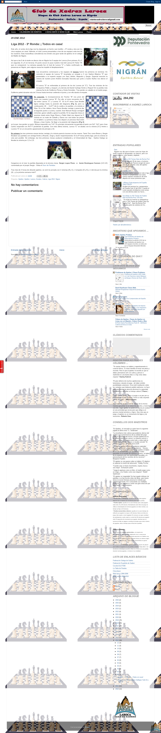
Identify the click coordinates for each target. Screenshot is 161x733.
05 (118, 663)
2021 (117, 614)
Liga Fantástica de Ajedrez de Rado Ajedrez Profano (133, 237)
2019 (117, 620)
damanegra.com (121, 297)
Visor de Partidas (48, 165)
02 (118, 672)
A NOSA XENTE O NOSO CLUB (57, 32)
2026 (117, 600)
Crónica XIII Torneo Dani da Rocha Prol (136, 159)
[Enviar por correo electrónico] (38, 176)
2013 (117, 637)
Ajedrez (21, 179)
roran (117, 589)
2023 (117, 608)
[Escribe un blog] (40, 176)
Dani (115, 149)
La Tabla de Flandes (120, 568)
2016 (117, 629)
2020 (117, 617)
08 (118, 654)
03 (118, 669)
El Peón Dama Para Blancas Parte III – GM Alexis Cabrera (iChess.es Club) (131, 324)
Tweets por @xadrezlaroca (122, 225)
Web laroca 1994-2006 (120, 574)
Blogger (87, 727)
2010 (117, 689)
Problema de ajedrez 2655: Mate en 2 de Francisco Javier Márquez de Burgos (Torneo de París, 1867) (135, 276)
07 (118, 657)
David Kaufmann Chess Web (125, 288)
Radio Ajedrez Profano (123, 235)
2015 (117, 631)
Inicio (13, 32)
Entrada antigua (100, 250)
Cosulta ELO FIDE (119, 566)
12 (118, 643)
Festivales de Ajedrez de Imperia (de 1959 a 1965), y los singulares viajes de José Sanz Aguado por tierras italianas (135, 308)
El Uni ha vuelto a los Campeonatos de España (130, 298)
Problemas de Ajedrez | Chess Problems (130, 272)
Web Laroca (78, 32)
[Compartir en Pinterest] (47, 176)
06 (118, 660)
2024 (117, 606)
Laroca (117, 586)
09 (118, 651)
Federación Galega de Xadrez (123, 560)
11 (118, 646)
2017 (117, 626)
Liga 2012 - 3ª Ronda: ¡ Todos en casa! (130, 677)
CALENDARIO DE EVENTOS (30, 32)
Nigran (58, 179)
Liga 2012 (51, 179)
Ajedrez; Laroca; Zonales (32, 179)
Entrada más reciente (21, 250)
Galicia (44, 179)
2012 (117, 640)
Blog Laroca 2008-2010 (121, 576)
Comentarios (120, 112)
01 (118, 674)
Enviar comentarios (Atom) (30, 254)
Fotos (89, 32)
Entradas (119, 108)
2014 (117, 634)
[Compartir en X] (42, 176)
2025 (117, 603)
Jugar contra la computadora (122, 260)
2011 (117, 686)
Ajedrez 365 (119, 304)
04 (118, 666)
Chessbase (117, 571)
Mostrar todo (147, 329)
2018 (117, 623)
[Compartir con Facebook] (44, 176)
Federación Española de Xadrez (124, 563)
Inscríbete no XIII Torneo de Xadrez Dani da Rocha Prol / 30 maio (135, 196)
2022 (117, 611)
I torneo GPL (127, 171)
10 (118, 648)
